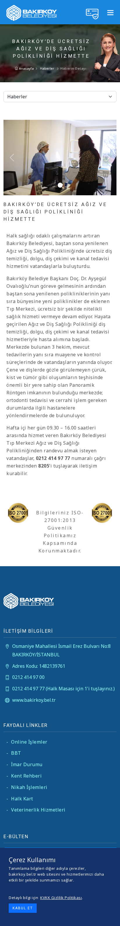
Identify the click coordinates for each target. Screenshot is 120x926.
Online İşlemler (26, 742)
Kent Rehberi (24, 776)
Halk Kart (19, 798)
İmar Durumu (24, 764)
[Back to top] (111, 917)
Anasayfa (26, 68)
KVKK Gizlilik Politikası (61, 897)
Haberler (47, 68)
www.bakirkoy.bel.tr (34, 700)
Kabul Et (23, 908)
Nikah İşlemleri (26, 787)
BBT (13, 753)
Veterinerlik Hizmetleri (36, 810)
